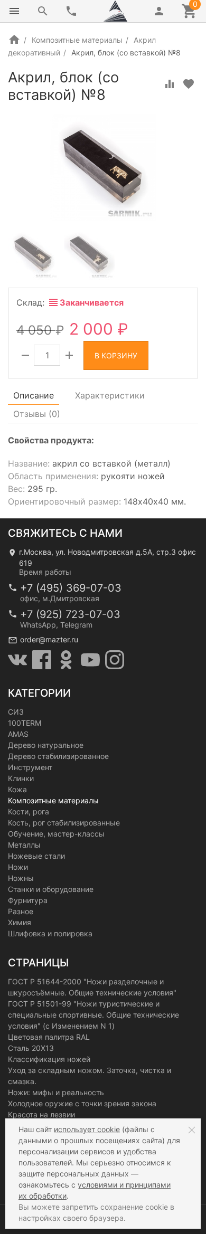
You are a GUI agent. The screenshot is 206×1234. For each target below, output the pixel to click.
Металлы (24, 844)
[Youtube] (90, 659)
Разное (20, 911)
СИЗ (16, 711)
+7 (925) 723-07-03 (70, 614)
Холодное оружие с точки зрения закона (82, 1103)
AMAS (18, 733)
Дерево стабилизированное (58, 756)
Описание (33, 395)
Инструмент (30, 767)
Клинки (21, 778)
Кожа (17, 789)
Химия (19, 922)
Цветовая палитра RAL (49, 1036)
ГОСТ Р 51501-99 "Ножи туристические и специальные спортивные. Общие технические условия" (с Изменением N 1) (93, 1014)
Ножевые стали (36, 855)
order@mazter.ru (49, 639)
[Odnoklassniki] (66, 659)
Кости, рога (28, 811)
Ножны (21, 878)
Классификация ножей (49, 1059)
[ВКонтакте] (17, 659)
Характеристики (110, 395)
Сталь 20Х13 (31, 1047)
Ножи (18, 866)
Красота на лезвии (41, 1114)
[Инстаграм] (114, 659)
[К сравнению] (169, 83)
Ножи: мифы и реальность (56, 1092)
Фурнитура (28, 900)
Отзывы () (36, 414)
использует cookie (87, 1129)
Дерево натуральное (45, 745)
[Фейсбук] (41, 659)
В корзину (116, 355)
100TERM (24, 722)
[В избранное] (188, 83)
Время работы (45, 571)
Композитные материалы (77, 39)
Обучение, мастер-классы (56, 833)
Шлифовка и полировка (50, 933)
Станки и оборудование (50, 889)
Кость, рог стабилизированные (64, 822)
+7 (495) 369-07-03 (70, 588)
